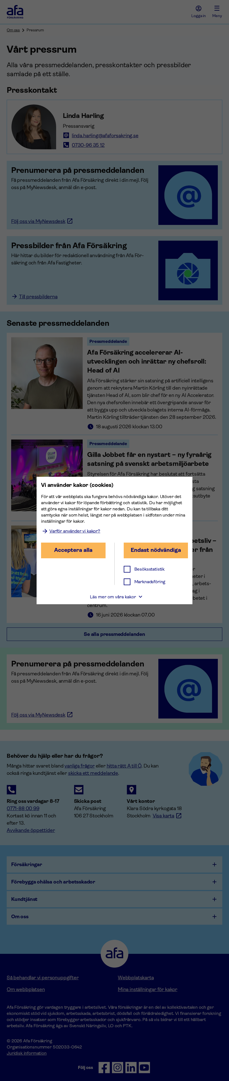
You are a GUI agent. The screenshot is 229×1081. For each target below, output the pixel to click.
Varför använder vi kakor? (74, 531)
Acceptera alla (73, 550)
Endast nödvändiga (156, 550)
